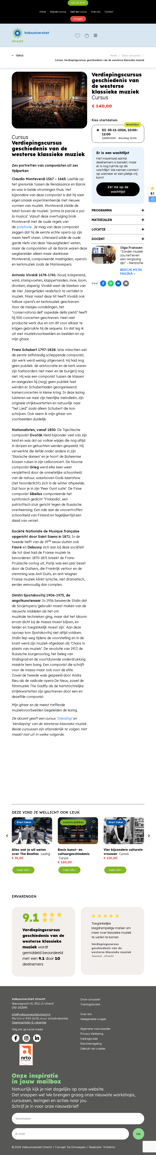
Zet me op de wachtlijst (117, 189)
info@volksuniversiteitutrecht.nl (31, 1014)
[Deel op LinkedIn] (118, 283)
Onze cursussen (131, 55)
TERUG (19, 55)
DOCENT (98, 239)
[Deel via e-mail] (126, 283)
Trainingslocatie (90, 1004)
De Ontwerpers (76, 1147)
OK (138, 1134)
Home (43, 11)
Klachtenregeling (91, 1043)
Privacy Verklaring (91, 1033)
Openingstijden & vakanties (29, 1022)
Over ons (95, 11)
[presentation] (7, 836)
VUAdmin (109, 1147)
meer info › (23, 870)
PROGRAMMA (102, 210)
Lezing (45, 854)
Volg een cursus (58, 11)
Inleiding (64, 718)
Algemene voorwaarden (95, 1029)
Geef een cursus (78, 11)
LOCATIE (99, 229)
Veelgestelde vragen (93, 1019)
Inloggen (78, 18)
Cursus (63, 858)
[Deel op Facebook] (103, 283)
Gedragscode (89, 1038)
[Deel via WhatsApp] (111, 283)
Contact (108, 11)
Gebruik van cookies (92, 1048)
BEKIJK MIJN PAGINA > (131, 271)
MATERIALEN (102, 220)
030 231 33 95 (78, 2)
